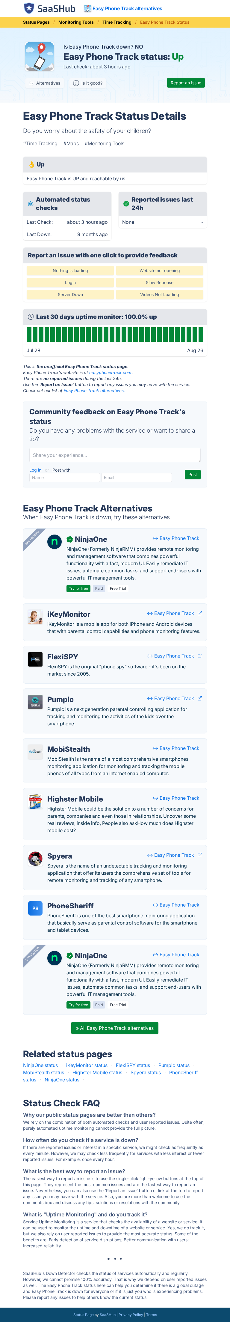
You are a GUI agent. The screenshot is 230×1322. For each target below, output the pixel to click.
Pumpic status (174, 1065)
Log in (36, 469)
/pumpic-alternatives (51, 692)
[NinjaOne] (54, 542)
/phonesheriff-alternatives (57, 899)
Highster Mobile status (97, 1072)
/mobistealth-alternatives (56, 742)
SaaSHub (108, 1314)
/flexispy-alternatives (51, 650)
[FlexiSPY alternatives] (35, 659)
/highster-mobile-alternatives (60, 792)
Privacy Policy (131, 1314)
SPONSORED (32, 537)
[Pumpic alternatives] (35, 702)
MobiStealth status (43, 1072)
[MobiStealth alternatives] (35, 752)
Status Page (83, 1314)
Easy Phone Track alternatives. (94, 390)
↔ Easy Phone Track (175, 538)
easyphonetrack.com (110, 372)
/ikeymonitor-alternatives (56, 607)
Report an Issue (186, 82)
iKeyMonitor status (87, 1065)
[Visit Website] (200, 613)
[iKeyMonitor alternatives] (35, 617)
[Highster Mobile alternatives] (35, 801)
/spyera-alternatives (50, 849)
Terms (151, 1314)
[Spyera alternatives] (35, 858)
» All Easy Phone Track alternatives (115, 1028)
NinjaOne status (40, 1065)
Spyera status (146, 1072)
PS (35, 908)
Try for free (78, 588)
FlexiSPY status (133, 1065)
